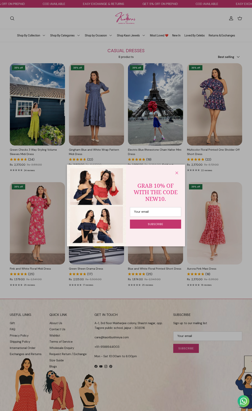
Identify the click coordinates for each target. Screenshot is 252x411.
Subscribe (155, 224)
